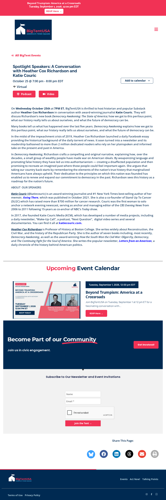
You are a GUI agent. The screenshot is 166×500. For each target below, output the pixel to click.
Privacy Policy (32, 495)
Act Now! (135, 479)
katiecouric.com (70, 223)
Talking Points (150, 479)
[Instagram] (146, 494)
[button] (104, 454)
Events (124, 479)
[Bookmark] (156, 494)
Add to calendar (136, 80)
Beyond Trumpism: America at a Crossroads (114, 294)
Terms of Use (15, 495)
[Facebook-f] (151, 494)
